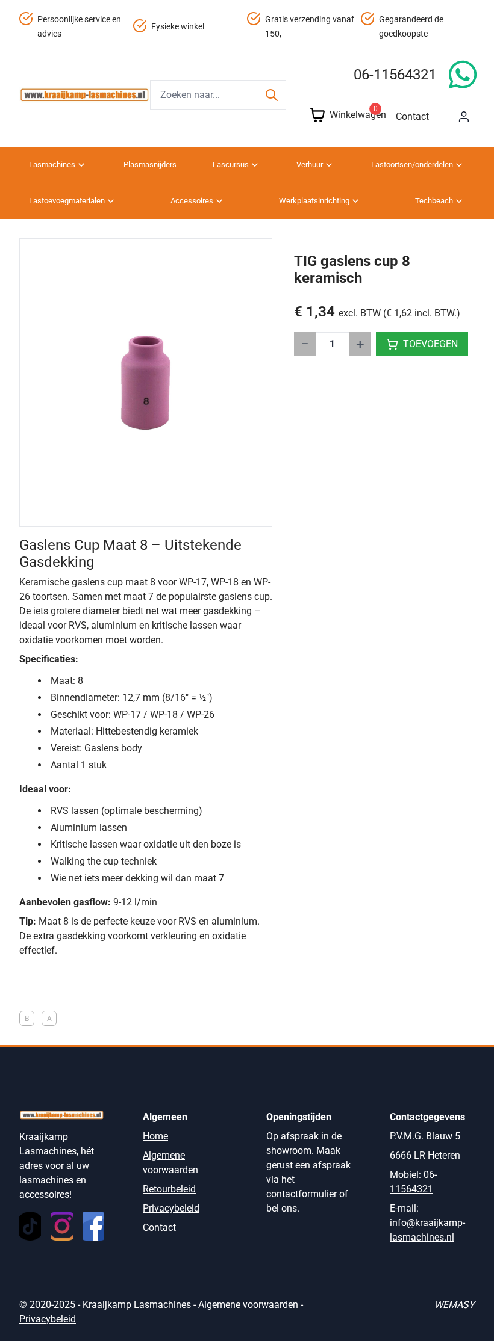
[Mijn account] (464, 117)
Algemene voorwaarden (248, 1304)
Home (155, 1136)
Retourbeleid (169, 1189)
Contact (412, 116)
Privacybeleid (171, 1208)
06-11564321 (395, 74)
